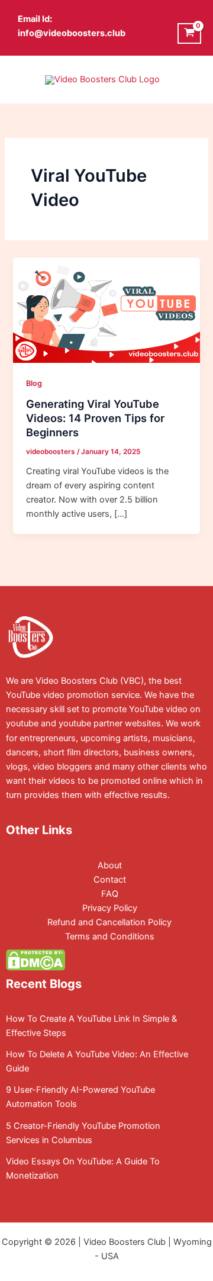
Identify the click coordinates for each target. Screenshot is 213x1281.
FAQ (109, 894)
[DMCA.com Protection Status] (35, 959)
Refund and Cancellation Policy (109, 922)
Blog (34, 383)
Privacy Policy (109, 908)
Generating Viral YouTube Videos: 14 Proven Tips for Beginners (95, 417)
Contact (109, 879)
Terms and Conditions (109, 936)
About (110, 865)
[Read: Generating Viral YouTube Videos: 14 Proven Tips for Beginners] (106, 309)
